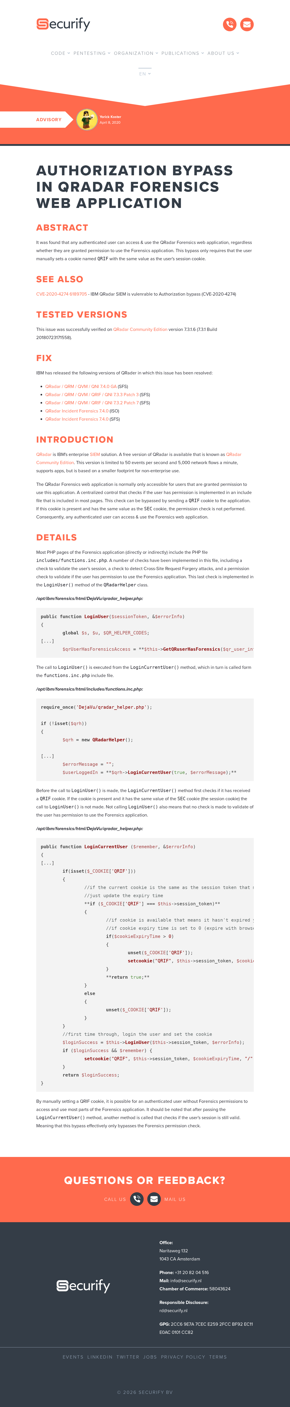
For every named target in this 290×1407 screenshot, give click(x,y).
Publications (181, 53)
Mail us (175, 1199)
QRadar (44, 454)
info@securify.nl (186, 1280)
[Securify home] (83, 1287)
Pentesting (90, 53)
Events (73, 1357)
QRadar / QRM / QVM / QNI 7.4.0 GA (81, 386)
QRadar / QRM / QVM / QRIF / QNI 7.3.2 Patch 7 (92, 402)
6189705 (78, 294)
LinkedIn (100, 1357)
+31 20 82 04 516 (192, 1272)
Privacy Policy (183, 1357)
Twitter (128, 1357)
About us (221, 53)
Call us (115, 1199)
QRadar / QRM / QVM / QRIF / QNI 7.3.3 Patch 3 (92, 394)
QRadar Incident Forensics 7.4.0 (77, 410)
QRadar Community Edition (140, 329)
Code (58, 53)
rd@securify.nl (174, 1310)
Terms (218, 1357)
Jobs (150, 1357)
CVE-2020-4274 (52, 294)
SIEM (95, 454)
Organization (134, 53)
